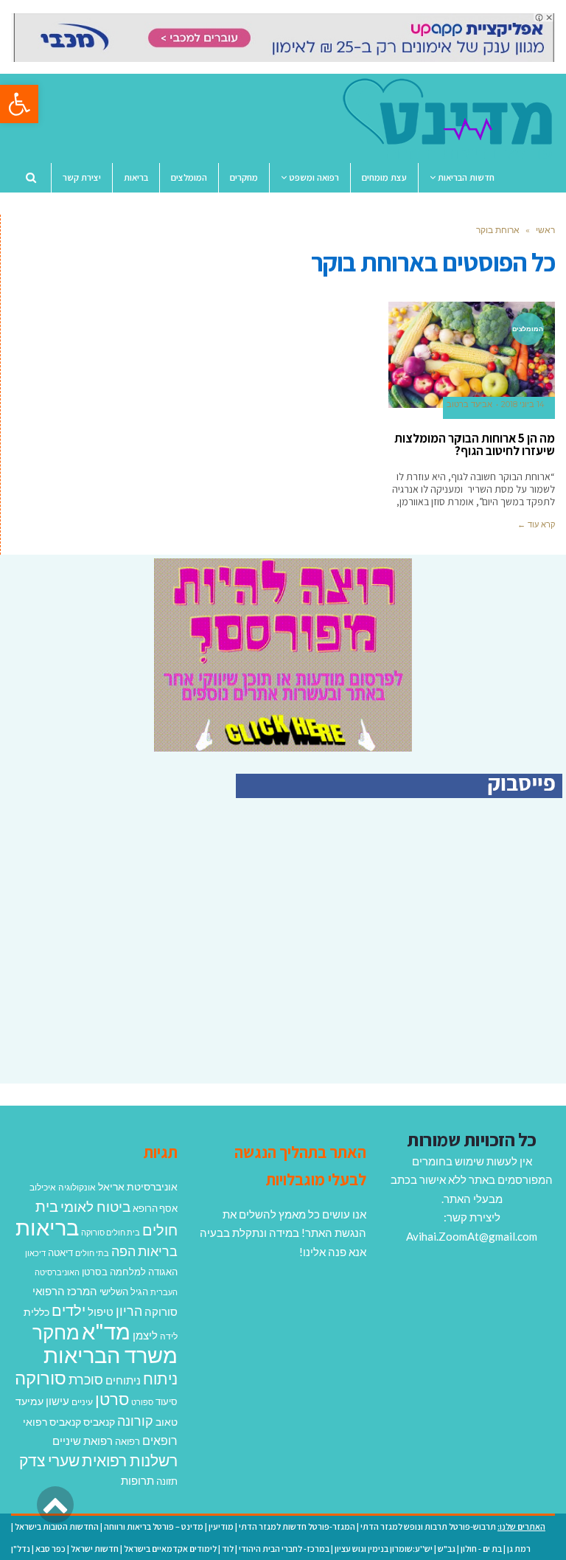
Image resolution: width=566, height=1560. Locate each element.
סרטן (112, 1399)
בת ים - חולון (481, 1548)
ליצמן (145, 1335)
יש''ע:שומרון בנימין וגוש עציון (384, 1548)
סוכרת (86, 1379)
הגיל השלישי (123, 1291)
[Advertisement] (438, 956)
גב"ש (446, 1548)
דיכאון (35, 1253)
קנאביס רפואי (52, 1421)
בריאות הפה (144, 1251)
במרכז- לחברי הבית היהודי (284, 1548)
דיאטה (60, 1252)
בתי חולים (92, 1253)
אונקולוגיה (77, 1187)
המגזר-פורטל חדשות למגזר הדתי (297, 1526)
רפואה (127, 1441)
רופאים (160, 1440)
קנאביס (99, 1421)
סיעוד (167, 1401)
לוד (228, 1548)
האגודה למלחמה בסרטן (130, 1272)
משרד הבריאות (110, 1354)
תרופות (137, 1480)
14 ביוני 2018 (522, 404)
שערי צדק (49, 1460)
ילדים (68, 1310)
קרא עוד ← (536, 524)
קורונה (135, 1420)
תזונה (167, 1481)
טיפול (100, 1311)
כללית (36, 1312)
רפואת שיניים (82, 1440)
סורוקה (40, 1377)
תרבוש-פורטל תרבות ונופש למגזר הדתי (428, 1526)
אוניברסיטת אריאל (138, 1186)
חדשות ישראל (95, 1548)
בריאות (47, 1227)
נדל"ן (20, 1548)
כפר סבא (50, 1548)
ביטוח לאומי (95, 1206)
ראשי (545, 229)
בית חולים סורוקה (110, 1232)
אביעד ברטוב (469, 404)
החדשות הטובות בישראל (57, 1526)
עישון (57, 1400)
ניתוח (160, 1378)
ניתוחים (123, 1380)
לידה (169, 1336)
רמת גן (519, 1548)
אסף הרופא (155, 1208)
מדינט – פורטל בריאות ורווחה (153, 1526)
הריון (129, 1311)
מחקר (56, 1332)
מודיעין (221, 1526)
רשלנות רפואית (130, 1460)
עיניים (82, 1402)
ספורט (142, 1402)
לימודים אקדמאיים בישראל (170, 1548)
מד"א (106, 1331)
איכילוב (42, 1187)
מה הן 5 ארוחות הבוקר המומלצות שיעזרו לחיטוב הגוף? (474, 444)
